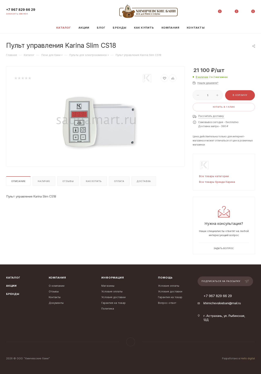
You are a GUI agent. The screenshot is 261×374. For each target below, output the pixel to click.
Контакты (55, 297)
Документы (56, 302)
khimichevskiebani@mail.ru (222, 303)
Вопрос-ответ (167, 302)
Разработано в (238, 358)
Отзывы (68, 181)
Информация (112, 277)
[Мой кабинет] (203, 12)
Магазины (107, 285)
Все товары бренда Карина (217, 181)
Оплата (119, 181)
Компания (57, 277)
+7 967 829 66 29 (20, 10)
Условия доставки (113, 297)
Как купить (94, 181)
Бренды (12, 293)
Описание (18, 181)
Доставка (144, 181)
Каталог (13, 277)
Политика (107, 308)
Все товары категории (214, 176)
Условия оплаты (112, 291)
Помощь (165, 277)
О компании (56, 285)
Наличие (44, 181)
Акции (11, 285)
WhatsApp (130, 341)
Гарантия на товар (113, 302)
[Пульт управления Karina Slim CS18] (95, 121)
